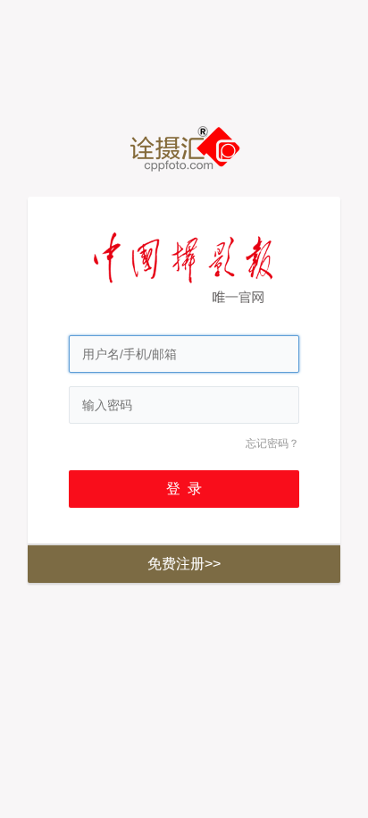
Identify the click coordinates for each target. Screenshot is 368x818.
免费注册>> (184, 563)
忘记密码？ (272, 443)
